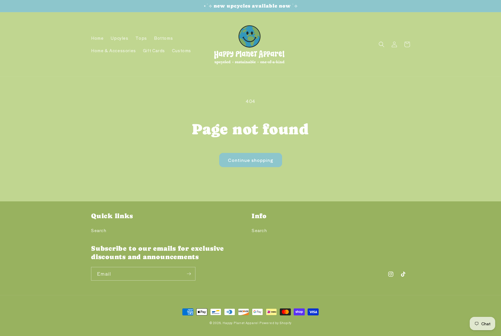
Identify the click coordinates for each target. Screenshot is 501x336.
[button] (381, 44)
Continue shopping (250, 160)
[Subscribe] (188, 274)
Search (98, 230)
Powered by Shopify (275, 323)
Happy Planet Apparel (241, 323)
